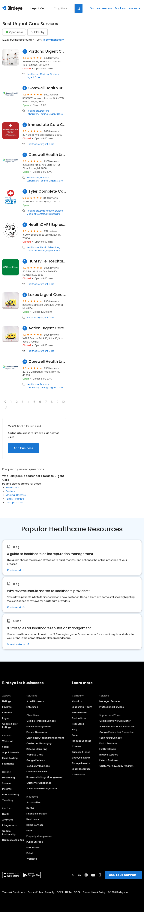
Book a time (79, 718)
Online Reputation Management (45, 737)
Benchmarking (10, 794)
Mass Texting (10, 758)
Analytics (7, 819)
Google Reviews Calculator (114, 720)
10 (63, 402)
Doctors (44, 110)
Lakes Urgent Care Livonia (47, 294)
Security (50, 892)
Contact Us (78, 774)
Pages (5, 718)
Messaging (8, 777)
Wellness (31, 858)
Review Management (38, 726)
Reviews (7, 707)
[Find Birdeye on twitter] (72, 875)
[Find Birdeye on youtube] (93, 875)
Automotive (33, 802)
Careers (76, 746)
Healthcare (33, 74)
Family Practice (15, 499)
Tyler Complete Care (47, 191)
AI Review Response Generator (117, 726)
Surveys (6, 783)
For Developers (107, 749)
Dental (30, 808)
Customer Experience (38, 782)
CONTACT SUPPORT (123, 875)
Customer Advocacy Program (116, 766)
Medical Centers (49, 74)
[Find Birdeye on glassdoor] (100, 875)
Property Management (39, 836)
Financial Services (36, 813)
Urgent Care (33, 77)
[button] (6, 407)
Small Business (35, 701)
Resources (78, 723)
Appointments (10, 752)
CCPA (77, 892)
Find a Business (108, 743)
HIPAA (68, 892)
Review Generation (37, 732)
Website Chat (34, 754)
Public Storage (34, 841)
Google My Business (38, 766)
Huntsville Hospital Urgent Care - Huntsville (47, 261)
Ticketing (7, 800)
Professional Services (111, 707)
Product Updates (82, 740)
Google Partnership (9, 832)
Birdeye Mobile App (13, 840)
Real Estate (33, 847)
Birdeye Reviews (81, 757)
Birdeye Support (108, 754)
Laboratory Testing (37, 114)
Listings (6, 701)
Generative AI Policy (94, 892)
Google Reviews (35, 760)
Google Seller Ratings (9, 725)
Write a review (101, 8)
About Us (77, 701)
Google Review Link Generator (116, 732)
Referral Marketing (36, 749)
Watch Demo (79, 712)
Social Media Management (41, 788)
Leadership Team (82, 707)
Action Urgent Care (46, 328)
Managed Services (109, 701)
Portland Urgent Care (47, 51)
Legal (29, 830)
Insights (7, 788)
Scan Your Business (110, 737)
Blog (74, 729)
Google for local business (41, 720)
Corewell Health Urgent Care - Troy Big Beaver (47, 361)
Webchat (7, 741)
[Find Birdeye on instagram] (86, 875)
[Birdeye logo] (13, 8)
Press (75, 735)
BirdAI (5, 814)
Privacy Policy (35, 892)
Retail (29, 853)
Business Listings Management (44, 777)
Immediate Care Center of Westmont (47, 124)
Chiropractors (14, 502)
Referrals (7, 712)
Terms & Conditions (14, 892)
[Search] (78, 8)
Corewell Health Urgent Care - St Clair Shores (47, 154)
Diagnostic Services (51, 210)
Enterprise (32, 707)
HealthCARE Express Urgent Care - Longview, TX (47, 224)
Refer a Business (108, 760)
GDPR (60, 892)
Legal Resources (81, 769)
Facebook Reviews (36, 771)
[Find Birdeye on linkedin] (79, 875)
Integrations (9, 825)
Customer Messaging (39, 743)
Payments (8, 763)
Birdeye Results (81, 763)
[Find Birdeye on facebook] (66, 875)
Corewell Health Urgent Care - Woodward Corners (47, 88)
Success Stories (81, 752)
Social (5, 746)
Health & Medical (49, 247)
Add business (23, 448)
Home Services (35, 825)
